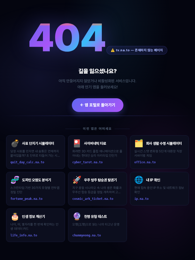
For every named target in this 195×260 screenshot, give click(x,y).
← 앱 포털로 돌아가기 (97, 105)
